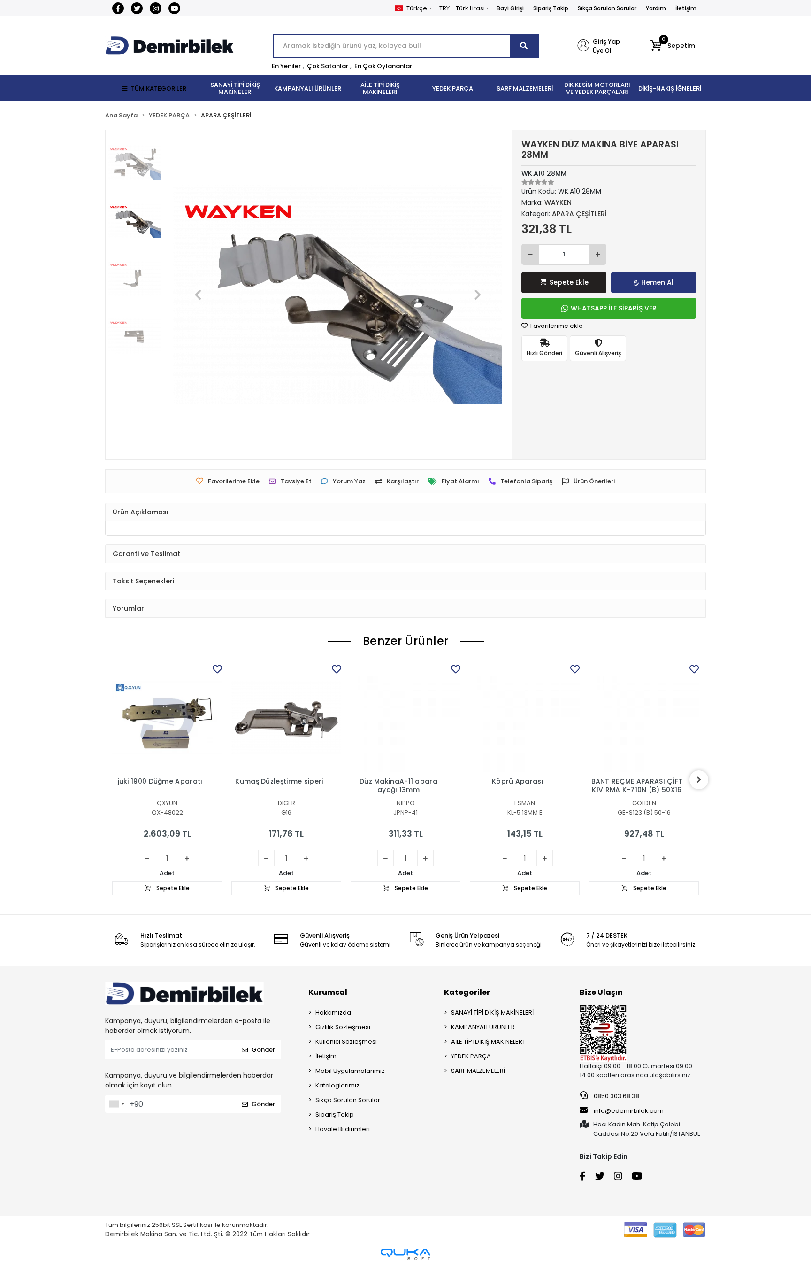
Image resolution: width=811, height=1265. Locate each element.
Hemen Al (657, 282)
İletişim (685, 8)
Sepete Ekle (569, 282)
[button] (672, 46)
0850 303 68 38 (615, 1096)
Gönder (263, 1049)
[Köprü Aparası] (525, 717)
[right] (698, 779)
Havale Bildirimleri (342, 1129)
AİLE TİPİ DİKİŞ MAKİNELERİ (487, 1041)
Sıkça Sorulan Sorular (607, 8)
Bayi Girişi (510, 8)
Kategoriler (467, 992)
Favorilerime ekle (556, 325)
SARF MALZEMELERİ (478, 1070)
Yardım (656, 8)
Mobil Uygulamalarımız (350, 1070)
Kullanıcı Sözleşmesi (346, 1041)
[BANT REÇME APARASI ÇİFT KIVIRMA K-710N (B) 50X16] (644, 717)
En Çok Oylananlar (383, 66)
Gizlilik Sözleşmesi (342, 1027)
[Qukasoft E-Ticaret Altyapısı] (405, 1254)
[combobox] (116, 1103)
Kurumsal (327, 992)
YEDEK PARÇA (471, 1056)
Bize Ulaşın (601, 992)
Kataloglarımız (337, 1085)
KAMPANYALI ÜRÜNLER (483, 1027)
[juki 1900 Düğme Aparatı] (167, 717)
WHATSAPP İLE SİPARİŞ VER (614, 308)
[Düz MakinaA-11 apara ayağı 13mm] (405, 717)
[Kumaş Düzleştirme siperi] (286, 717)
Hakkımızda (333, 1012)
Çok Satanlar (327, 66)
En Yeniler (286, 66)
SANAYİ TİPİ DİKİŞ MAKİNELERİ (492, 1012)
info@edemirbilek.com (629, 1110)
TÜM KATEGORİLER (158, 88)
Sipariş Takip (550, 8)
